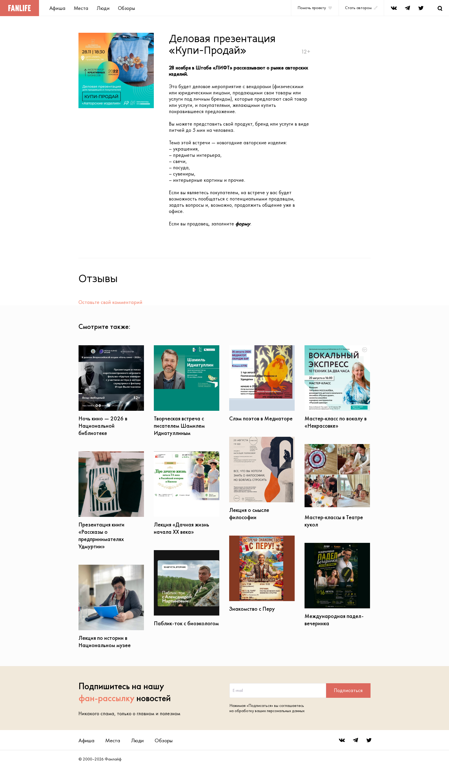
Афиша (57, 8)
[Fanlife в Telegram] (407, 8)
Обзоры (126, 8)
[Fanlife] (19, 8)
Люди (103, 8)
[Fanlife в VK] (393, 8)
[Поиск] (440, 8)
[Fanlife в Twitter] (420, 8)
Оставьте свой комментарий (110, 302)
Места (81, 8)
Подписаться (348, 690)
